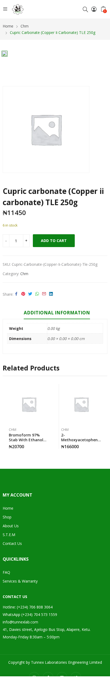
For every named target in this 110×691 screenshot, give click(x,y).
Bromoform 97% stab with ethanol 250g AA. (26, 439)
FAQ (6, 572)
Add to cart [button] (100, 445)
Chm (24, 273)
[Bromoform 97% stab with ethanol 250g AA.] (29, 404)
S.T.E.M (9, 534)
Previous (6, 416)
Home (8, 508)
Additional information (57, 313)
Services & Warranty (20, 581)
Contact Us (12, 543)
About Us (11, 525)
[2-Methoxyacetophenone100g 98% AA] (81, 404)
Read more (48, 445)
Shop (7, 517)
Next (103, 416)
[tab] (57, 313)
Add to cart (54, 240)
